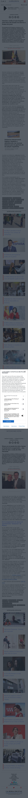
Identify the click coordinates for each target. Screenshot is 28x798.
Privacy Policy (22, 426)
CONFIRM (8, 421)
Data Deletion (6, 426)
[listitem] (14, 396)
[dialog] (14, 399)
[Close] (25, 372)
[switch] (23, 399)
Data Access (14, 426)
